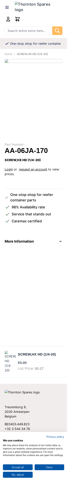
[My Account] (8, 19)
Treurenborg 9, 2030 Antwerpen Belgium (17, 411)
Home (8, 54)
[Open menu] (7, 7)
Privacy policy (55, 436)
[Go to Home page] (38, 7)
